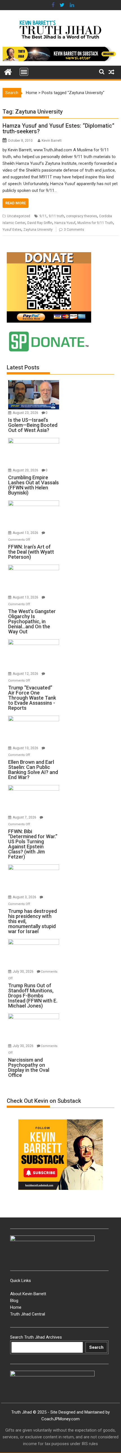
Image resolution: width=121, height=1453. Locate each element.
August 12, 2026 (26, 674)
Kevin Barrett (52, 141)
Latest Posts (23, 367)
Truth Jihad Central (27, 1314)
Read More (15, 203)
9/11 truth (56, 216)
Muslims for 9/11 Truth (95, 223)
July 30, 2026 (23, 971)
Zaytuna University (38, 230)
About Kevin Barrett (28, 1293)
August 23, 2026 (26, 413)
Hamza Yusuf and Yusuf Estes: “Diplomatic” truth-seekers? (58, 128)
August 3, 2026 (25, 897)
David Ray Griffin (39, 223)
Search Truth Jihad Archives (36, 1337)
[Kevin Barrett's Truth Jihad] (8, 71)
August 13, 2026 (26, 533)
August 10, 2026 (26, 748)
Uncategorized (18, 216)
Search (96, 1347)
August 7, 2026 (25, 817)
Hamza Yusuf (64, 223)
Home (31, 92)
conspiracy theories (81, 216)
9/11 (43, 216)
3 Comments (74, 230)
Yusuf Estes (12, 230)
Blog (14, 1300)
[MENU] (24, 72)
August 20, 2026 (26, 470)
